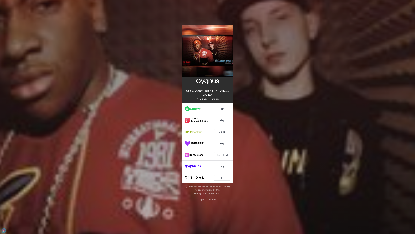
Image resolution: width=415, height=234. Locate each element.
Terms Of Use (213, 190)
